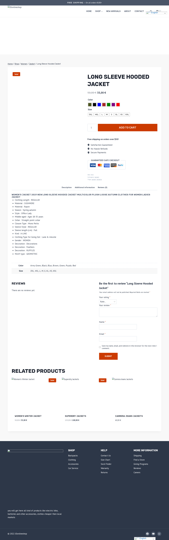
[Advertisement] (84, 35)
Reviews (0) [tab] (102, 187)
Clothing (72, 459)
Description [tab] (67, 187)
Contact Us (106, 455)
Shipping (138, 455)
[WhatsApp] (159, 534)
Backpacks (73, 455)
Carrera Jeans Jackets (129, 416)
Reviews (137, 468)
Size (90, 109)
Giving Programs (141, 464)
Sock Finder (106, 464)
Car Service (73, 468)
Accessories (73, 464)
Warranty (105, 468)
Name (102, 322)
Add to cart (127, 127)
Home (89, 11)
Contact (139, 11)
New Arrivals (113, 11)
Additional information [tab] (85, 187)
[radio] (90, 104)
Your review (105, 305)
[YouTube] (153, 534)
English (154, 13)
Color (90, 99)
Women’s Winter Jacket (28, 416)
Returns (104, 472)
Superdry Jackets (75, 416)
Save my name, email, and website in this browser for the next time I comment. (129, 347)
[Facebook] (147, 534)
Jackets (99, 179)
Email (102, 334)
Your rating (104, 297)
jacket (94, 179)
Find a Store (139, 459)
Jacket (97, 177)
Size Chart (105, 459)
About (127, 11)
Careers (137, 472)
